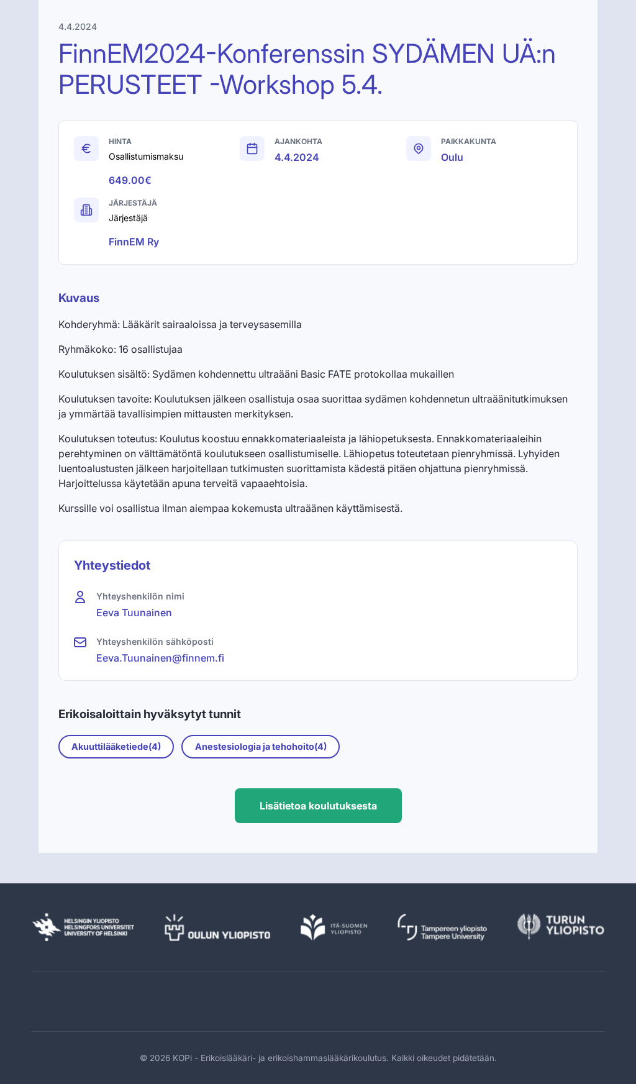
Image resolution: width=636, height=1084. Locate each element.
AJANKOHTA (298, 141)
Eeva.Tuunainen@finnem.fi (160, 658)
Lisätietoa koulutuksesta (318, 805)
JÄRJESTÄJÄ (133, 202)
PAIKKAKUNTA (468, 141)
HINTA (120, 141)
